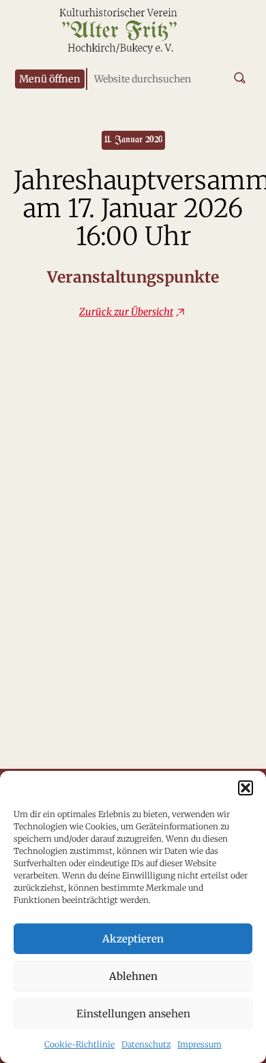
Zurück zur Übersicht (126, 312)
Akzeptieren (133, 938)
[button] (245, 788)
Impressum (199, 1044)
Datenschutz (146, 1044)
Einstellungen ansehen (133, 1013)
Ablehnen (133, 976)
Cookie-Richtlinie (79, 1044)
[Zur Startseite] (119, 41)
